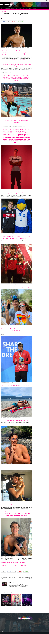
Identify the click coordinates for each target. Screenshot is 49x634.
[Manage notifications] (2, 631)
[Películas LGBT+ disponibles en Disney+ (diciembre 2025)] (27, 600)
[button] (47, 8)
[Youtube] (45, 0)
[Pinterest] (47, 0)
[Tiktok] (28, 628)
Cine (26, 603)
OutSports (22, 68)
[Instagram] (43, 0)
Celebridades (3, 11)
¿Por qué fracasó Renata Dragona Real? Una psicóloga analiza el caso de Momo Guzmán (6, 604)
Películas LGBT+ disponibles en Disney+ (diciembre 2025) (26, 605)
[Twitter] (44, 0)
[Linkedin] (10, 587)
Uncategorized (16, 601)
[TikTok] (46, 0)
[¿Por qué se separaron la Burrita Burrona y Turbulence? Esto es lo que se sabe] (16, 600)
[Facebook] (41, 0)
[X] (12, 587)
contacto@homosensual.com (26, 625)
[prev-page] (1, 607)
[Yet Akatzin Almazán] (2, 18)
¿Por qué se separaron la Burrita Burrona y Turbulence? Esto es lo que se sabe (16, 604)
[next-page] (3, 607)
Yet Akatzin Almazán (12, 582)
